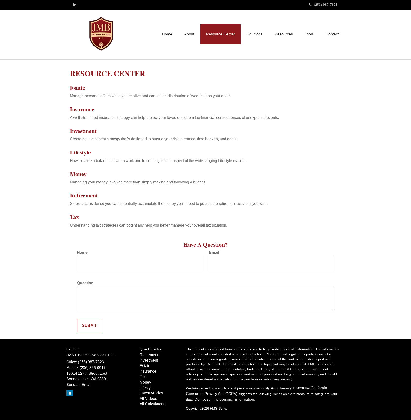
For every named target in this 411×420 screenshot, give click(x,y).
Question (85, 283)
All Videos (148, 398)
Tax (74, 217)
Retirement (84, 195)
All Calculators (152, 404)
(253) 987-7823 (326, 4)
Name (82, 252)
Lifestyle (80, 152)
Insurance (82, 109)
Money (78, 174)
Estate (77, 87)
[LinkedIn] (74, 4)
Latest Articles (151, 393)
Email (214, 252)
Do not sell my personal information (224, 399)
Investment (83, 131)
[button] (189, 34)
